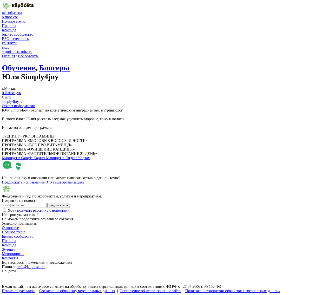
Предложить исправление (23, 182)
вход (5, 47)
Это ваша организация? (65, 182)
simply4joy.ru (12, 101)
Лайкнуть (11, 93)
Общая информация (18, 106)
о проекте (10, 17)
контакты (9, 43)
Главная (8, 56)
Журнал (8, 249)
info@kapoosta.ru (31, 267)
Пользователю (14, 21)
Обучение (18, 67)
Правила (9, 26)
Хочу (39, 210)
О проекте (10, 228)
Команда (9, 30)
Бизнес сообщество (17, 236)
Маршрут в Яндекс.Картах (68, 158)
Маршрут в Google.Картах (24, 158)
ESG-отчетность (15, 39)
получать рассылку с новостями (43, 210)
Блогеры (54, 67)
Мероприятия (13, 254)
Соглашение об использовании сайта (150, 291)
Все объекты (28, 56)
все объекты (12, 13)
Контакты (10, 258)
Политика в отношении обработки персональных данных (232, 291)
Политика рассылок (18, 291)
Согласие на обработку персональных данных (77, 291)
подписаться (58, 205)
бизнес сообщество (17, 34)
